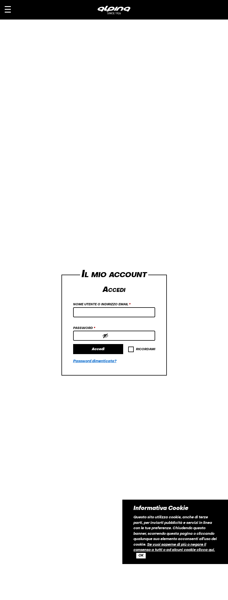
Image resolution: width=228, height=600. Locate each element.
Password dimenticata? (95, 361)
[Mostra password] (127, 336)
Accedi (98, 349)
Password (92, 328)
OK (140, 555)
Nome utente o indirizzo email (110, 304)
